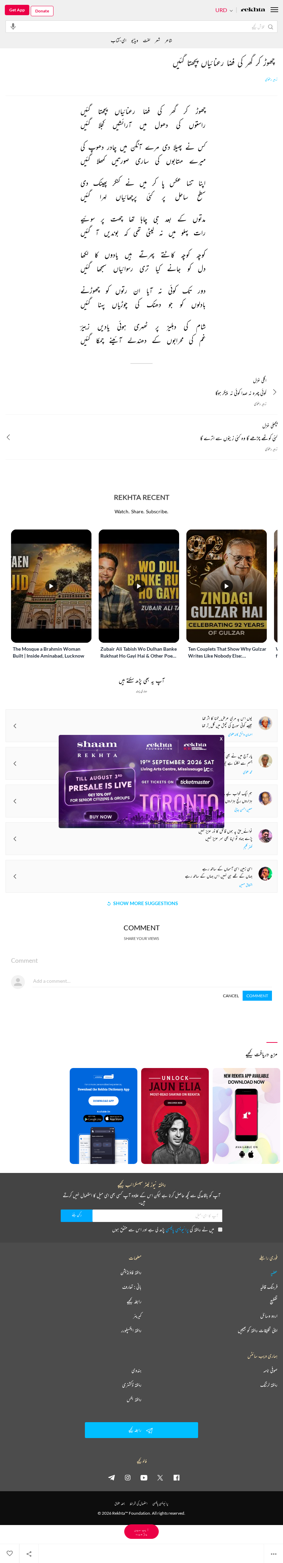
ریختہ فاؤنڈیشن (131, 1272)
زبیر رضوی (271, 79)
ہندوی (136, 1370)
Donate (42, 10)
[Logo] (253, 10)
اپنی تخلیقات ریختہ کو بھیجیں (257, 1330)
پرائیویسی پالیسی (177, 1229)
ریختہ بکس (134, 1399)
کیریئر (137, 1316)
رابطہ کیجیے (134, 1301)
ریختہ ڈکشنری (132, 1385)
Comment (257, 995)
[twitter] (160, 1477)
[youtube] (143, 1477)
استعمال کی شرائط (138, 1503)
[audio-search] (13, 26)
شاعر (168, 40)
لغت (146, 40)
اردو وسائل (268, 1316)
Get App (17, 9)
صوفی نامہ (270, 1370)
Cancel (231, 995)
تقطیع (273, 1301)
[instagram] (127, 1477)
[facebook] (176, 1477)
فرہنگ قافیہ (268, 1287)
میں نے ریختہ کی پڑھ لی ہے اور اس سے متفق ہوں (163, 1229)
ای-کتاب (118, 40)
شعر (157, 40)
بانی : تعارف (132, 1287)
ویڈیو (134, 40)
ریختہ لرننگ (268, 1385)
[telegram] (111, 1477)
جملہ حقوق (120, 1503)
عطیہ (274, 1272)
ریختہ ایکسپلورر (131, 1330)
